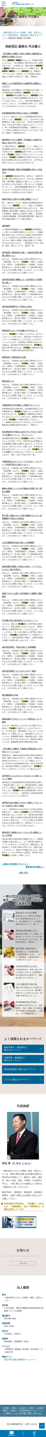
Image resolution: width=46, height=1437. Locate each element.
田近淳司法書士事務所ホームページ (20, 1360)
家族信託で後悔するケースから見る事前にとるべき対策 (22, 834)
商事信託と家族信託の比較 (14, 357)
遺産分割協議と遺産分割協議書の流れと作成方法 (22, 171)
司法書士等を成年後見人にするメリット (20, 620)
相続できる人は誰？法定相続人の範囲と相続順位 (22, 595)
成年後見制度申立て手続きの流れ (17, 307)
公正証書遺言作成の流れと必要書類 (18, 543)
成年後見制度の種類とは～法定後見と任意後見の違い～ (22, 281)
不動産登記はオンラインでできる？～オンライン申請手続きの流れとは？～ (22, 463)
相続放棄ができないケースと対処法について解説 (22, 720)
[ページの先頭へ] (42, 1426)
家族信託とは (8, 381)
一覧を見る (23, 1263)
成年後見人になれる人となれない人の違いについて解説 (22, 777)
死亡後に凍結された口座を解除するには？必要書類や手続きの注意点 (22, 517)
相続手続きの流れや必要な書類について (20, 199)
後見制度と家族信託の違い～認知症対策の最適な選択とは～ (22, 254)
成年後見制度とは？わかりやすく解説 (19, 671)
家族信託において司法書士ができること (20, 331)
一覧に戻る (23, 873)
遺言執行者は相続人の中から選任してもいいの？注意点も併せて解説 (22, 804)
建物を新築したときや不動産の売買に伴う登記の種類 (22, 490)
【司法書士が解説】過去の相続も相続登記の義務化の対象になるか (22, 55)
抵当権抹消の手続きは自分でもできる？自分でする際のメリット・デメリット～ (22, 433)
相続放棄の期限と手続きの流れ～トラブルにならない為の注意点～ (22, 568)
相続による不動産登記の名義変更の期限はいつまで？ (22, 85)
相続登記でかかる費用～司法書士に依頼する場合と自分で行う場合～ (22, 141)
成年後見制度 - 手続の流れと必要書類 (19, 647)
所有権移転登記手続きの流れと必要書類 (20, 113)
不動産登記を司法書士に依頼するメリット (21, 405)
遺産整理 (6, 226)
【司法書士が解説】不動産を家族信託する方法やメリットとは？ (22, 750)
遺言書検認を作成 (10, 695)
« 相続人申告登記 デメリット (15, 864)
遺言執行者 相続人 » (35, 867)
